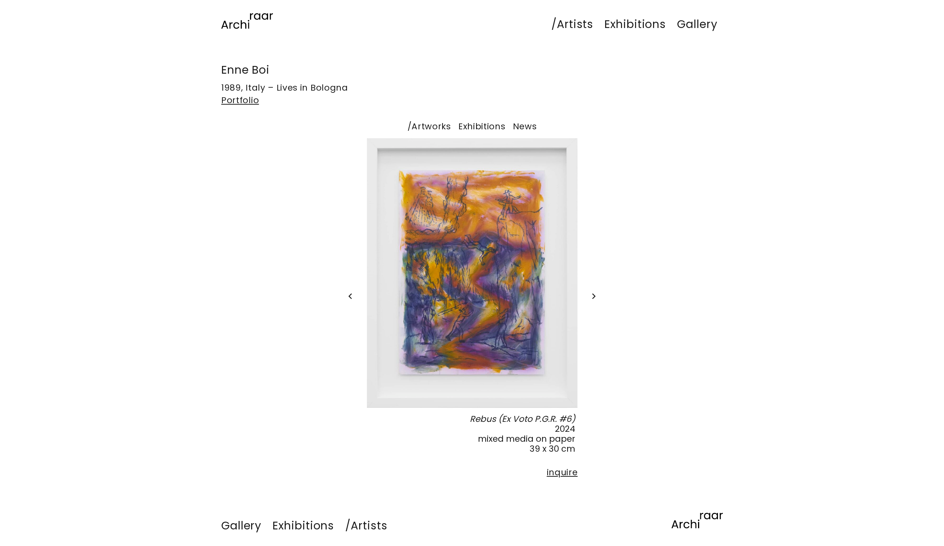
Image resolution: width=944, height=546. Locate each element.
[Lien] (247, 21)
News (525, 126)
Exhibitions (482, 126)
